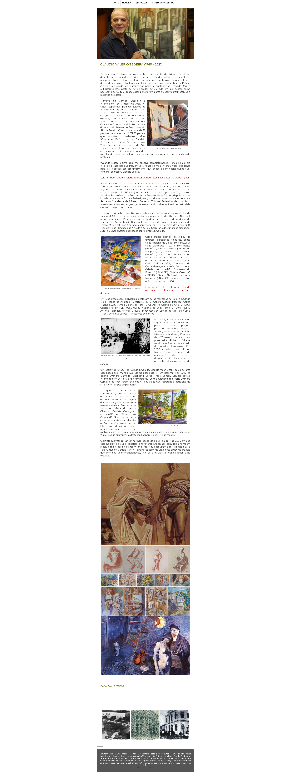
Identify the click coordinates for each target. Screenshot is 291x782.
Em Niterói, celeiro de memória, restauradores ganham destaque (145, 290)
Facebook (141, 767)
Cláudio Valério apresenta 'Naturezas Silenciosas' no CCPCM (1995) (153, 177)
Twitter (151, 767)
